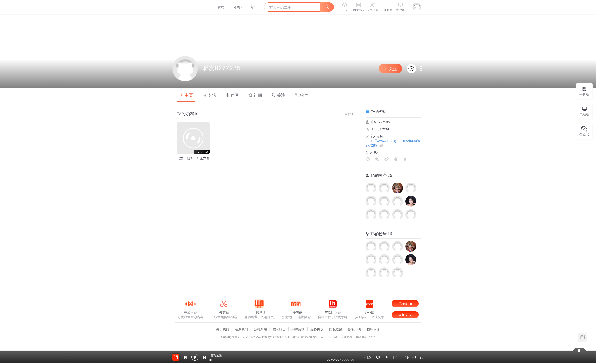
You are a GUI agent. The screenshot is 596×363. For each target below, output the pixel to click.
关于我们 (222, 329)
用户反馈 (298, 329)
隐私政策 (335, 329)
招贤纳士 (279, 329)
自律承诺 (373, 329)
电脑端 (403, 315)
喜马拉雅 (190, 7)
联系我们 (241, 329)
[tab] (186, 95)
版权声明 (354, 329)
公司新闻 (260, 329)
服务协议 (316, 329)
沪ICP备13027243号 (326, 337)
